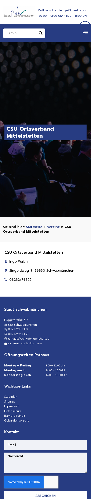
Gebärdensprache (16, 421)
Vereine (53, 226)
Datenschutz (12, 411)
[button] (16, 334)
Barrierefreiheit (14, 416)
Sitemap (9, 402)
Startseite (34, 226)
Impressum (11, 406)
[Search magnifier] (41, 33)
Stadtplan (10, 397)
